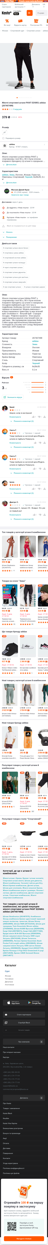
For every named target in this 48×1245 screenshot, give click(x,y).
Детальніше (11, 165)
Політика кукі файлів (11, 1173)
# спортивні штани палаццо (14, 263)
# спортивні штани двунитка (14, 272)
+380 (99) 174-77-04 (11, 1082)
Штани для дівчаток (33, 881)
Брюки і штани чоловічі (33, 878)
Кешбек (6, 1118)
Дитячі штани (33, 885)
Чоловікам (9, 979)
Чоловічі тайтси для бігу (31, 883)
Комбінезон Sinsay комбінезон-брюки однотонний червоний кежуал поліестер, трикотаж (24, 918)
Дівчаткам (9, 982)
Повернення (8, 1153)
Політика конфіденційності (13, 1168)
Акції (5, 1138)
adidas (5, 175)
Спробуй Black (24, 1023)
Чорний (28, 177)
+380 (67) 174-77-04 (11, 1076)
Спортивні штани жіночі (13, 881)
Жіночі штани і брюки (12, 878)
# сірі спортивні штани (12, 287)
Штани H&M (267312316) (24, 924)
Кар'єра (6, 1057)
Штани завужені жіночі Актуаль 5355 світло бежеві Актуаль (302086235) (22, 945)
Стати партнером (6, 5)
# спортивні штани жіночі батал (15, 248)
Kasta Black (7, 1113)
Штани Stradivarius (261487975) (16, 916)
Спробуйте (17, 11)
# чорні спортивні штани (13, 267)
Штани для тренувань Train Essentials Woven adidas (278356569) (24, 926)
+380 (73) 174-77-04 (11, 1079)
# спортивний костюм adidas (14, 258)
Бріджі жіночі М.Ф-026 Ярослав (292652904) (22, 933)
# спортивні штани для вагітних (15, 277)
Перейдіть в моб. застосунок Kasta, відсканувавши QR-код (29, 1225)
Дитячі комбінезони (18, 893)
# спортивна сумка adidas (13, 253)
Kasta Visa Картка (10, 1123)
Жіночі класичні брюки (32, 888)
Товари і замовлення (11, 1108)
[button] (13, 397)
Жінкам (8, 976)
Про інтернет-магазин (12, 1052)
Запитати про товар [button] (20, 195)
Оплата (6, 1143)
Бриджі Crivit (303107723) (32, 948)
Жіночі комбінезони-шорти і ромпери (19, 890)
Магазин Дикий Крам (20, 190)
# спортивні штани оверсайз (14, 282)
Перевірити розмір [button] (13, 138)
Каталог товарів (24, 1030)
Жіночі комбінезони (11, 883)
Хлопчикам (9, 985)
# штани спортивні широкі (34, 287)
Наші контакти (8, 1047)
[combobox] (42, 13)
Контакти (6, 1158)
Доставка (6, 1148)
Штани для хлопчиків (12, 888)
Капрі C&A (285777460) (33, 931)
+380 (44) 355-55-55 (11, 1072)
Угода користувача (10, 1163)
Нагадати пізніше (24, 1239)
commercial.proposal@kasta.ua (15, 1089)
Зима (11, 175)
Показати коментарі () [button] (24, 421)
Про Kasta (7, 1103)
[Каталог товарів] (30, 13)
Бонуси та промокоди (11, 1133)
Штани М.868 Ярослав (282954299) (29, 929)
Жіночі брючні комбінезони (14, 885)
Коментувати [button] (15, 417)
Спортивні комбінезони (19, 895)
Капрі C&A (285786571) (12, 931)
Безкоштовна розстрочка (13, 1128)
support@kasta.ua (10, 1086)
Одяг (7, 971)
